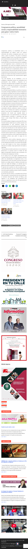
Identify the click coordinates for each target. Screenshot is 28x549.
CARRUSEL (11, 225)
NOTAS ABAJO (17, 225)
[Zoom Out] (2, 405)
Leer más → (3, 436)
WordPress (12, 545)
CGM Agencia (13, 543)
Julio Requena (13, 34)
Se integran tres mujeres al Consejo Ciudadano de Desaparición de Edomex (12, 492)
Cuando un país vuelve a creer (8, 427)
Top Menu (6, 1)
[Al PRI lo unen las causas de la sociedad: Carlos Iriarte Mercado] (6, 196)
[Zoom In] (5, 405)
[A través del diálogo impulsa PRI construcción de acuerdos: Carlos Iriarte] (18, 196)
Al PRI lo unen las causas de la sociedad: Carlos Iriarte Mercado (6, 201)
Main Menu (6, 18)
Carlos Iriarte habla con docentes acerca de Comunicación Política (6, 216)
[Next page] (5, 401)
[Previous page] (2, 401)
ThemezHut (3, 547)
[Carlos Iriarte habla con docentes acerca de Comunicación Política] (6, 211)
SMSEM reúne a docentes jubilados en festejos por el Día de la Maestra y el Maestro (14, 461)
